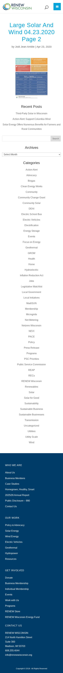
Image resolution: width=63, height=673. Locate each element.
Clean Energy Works (31, 186)
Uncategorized (31, 425)
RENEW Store (12, 611)
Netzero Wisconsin (31, 325)
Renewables (31, 386)
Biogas (31, 181)
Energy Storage (31, 231)
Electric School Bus (31, 214)
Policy (31, 342)
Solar (31, 392)
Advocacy (31, 175)
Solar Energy (12, 531)
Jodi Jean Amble (24, 46)
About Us (10, 472)
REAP (31, 370)
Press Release (31, 348)
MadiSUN (31, 303)
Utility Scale (31, 437)
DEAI (31, 208)
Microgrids (31, 314)
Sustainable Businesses (31, 414)
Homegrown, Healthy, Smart (19, 489)
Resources (10, 559)
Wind (31, 442)
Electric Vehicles (31, 220)
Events (31, 236)
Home (31, 264)
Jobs (31, 281)
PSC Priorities (31, 359)
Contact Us (11, 506)
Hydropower (11, 553)
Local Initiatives (31, 297)
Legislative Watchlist (31, 286)
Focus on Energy (31, 242)
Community (32, 192)
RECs (31, 375)
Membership (31, 309)
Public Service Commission (31, 364)
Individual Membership (17, 589)
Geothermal (31, 247)
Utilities (31, 431)
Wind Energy (12, 536)
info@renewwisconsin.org (18, 655)
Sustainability (31, 403)
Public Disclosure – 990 (17, 500)
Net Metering (31, 320)
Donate (9, 577)
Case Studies (12, 484)
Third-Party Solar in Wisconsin (31, 113)
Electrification (31, 225)
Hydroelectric (31, 270)
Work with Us (12, 600)
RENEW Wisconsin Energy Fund (22, 617)
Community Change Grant (31, 197)
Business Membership (16, 583)
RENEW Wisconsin (31, 381)
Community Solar (32, 203)
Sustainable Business (31, 409)
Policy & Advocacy (14, 525)
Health (31, 258)
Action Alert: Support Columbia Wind (32, 119)
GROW (31, 253)
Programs (32, 353)
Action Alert (32, 169)
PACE (31, 336)
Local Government (31, 292)
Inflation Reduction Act (31, 275)
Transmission (32, 420)
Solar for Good (31, 398)
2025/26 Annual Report (17, 495)
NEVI (31, 331)
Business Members (15, 478)
